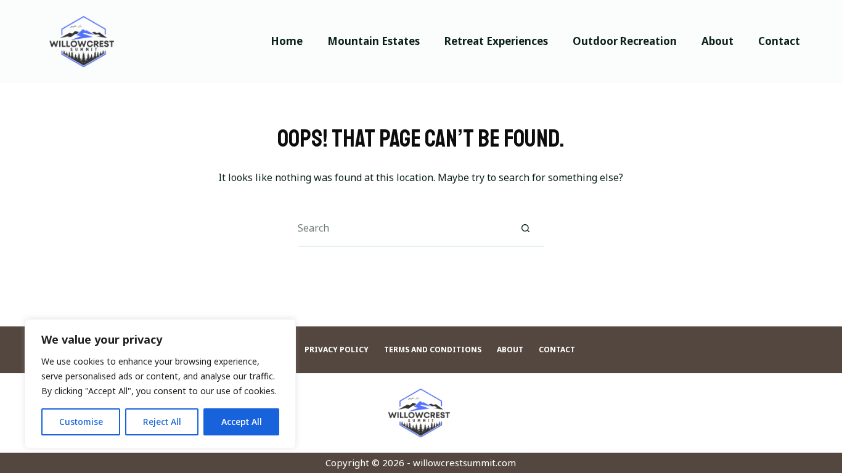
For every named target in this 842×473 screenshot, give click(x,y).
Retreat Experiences (496, 41)
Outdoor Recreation (625, 41)
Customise (81, 421)
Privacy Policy (337, 350)
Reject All (162, 421)
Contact (779, 41)
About (717, 41)
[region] (160, 383)
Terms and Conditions (432, 350)
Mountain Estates (373, 41)
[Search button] (525, 228)
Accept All (241, 421)
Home (287, 41)
